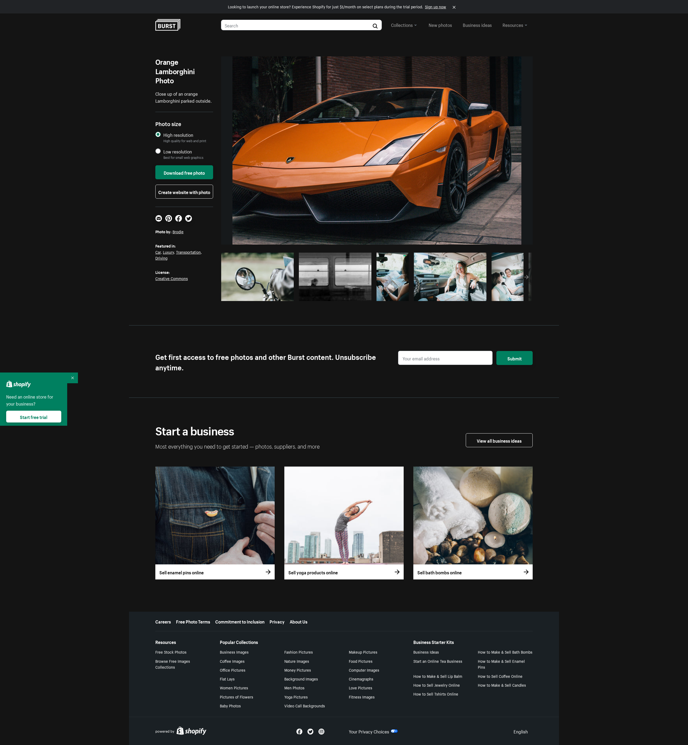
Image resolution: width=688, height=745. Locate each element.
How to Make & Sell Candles (502, 685)
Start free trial (33, 416)
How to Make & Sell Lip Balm (437, 676)
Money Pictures (297, 670)
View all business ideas (499, 440)
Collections (402, 24)
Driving (161, 258)
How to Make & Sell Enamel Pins (501, 664)
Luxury (168, 252)
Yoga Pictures (296, 697)
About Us (298, 621)
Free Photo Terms (193, 621)
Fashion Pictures (298, 652)
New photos (440, 24)
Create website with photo (184, 191)
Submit (514, 357)
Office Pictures (232, 670)
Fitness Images (362, 697)
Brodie (178, 231)
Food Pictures (360, 661)
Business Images (234, 652)
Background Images (301, 679)
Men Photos (294, 687)
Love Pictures (360, 687)
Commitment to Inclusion (239, 621)
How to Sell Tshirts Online (435, 694)
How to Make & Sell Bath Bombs (505, 652)
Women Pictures (234, 687)
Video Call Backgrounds (304, 705)
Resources (513, 24)
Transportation (188, 252)
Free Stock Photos (171, 652)
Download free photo (184, 172)
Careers (163, 621)
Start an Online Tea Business (437, 661)
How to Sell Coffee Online (500, 676)
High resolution (178, 135)
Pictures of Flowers (236, 697)
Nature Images (296, 661)
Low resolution (177, 151)
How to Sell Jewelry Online (436, 685)
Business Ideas (426, 652)
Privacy (277, 621)
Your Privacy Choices (369, 731)
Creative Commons (171, 278)
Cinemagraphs (361, 679)
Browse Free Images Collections (172, 664)
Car (158, 252)
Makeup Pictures (363, 652)
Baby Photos (230, 705)
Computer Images (364, 670)
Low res (278, 295)
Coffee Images (232, 661)
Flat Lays (227, 679)
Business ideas (477, 24)
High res (256, 295)
